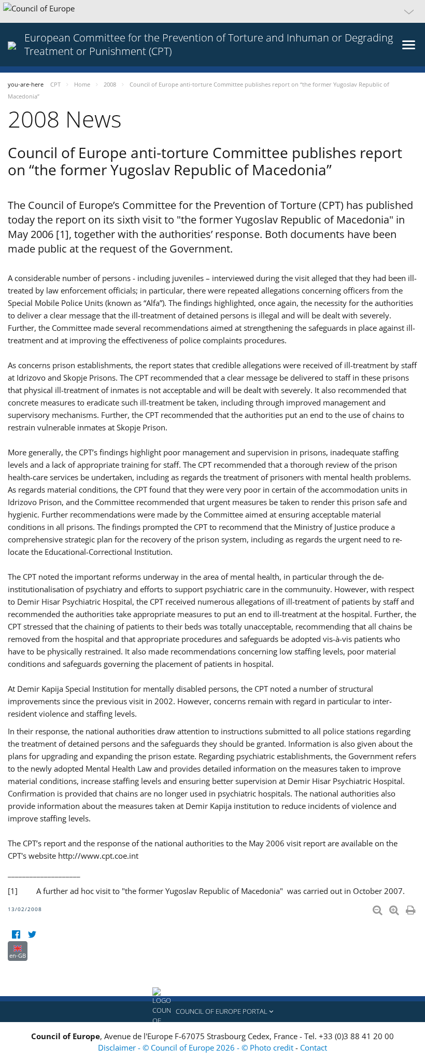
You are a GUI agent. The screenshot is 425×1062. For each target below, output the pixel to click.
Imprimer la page (411, 908)
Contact (313, 1047)
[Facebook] (16, 935)
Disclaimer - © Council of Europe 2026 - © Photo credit (196, 1047)
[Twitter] (32, 935)
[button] (212, 11)
